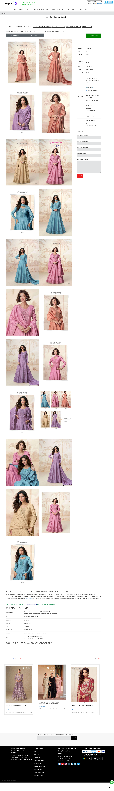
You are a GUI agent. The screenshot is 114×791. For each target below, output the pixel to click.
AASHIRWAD (87, 27)
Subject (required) (81, 153)
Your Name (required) (82, 135)
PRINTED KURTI (39, 27)
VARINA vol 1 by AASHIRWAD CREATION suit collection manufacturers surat (50, 703)
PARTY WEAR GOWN (73, 27)
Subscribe (74, 738)
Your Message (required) (83, 159)
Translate (99, 3)
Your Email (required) (82, 147)
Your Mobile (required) (82, 141)
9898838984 (32, 604)
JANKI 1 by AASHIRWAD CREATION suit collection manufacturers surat (16, 706)
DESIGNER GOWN (58, 27)
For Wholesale (93, 36)
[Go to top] (109, 787)
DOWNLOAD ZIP (15, 35)
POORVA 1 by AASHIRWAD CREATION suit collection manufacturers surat (82, 706)
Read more (9, 709)
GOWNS (48, 27)
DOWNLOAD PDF (35, 35)
